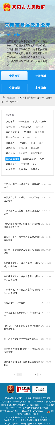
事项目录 (40, 87)
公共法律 (10, 127)
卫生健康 (27, 132)
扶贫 (33, 143)
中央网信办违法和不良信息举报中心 (36, 420)
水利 (35, 164)
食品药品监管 (29, 159)
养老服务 (39, 127)
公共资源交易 (25, 127)
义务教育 (10, 121)
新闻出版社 (11, 164)
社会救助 (10, 153)
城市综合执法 (12, 137)
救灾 (41, 143)
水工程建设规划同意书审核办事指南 (21, 339)
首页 (19, 97)
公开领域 (40, 75)
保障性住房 (24, 121)
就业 (37, 137)
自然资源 (10, 169)
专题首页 (14, 75)
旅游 (42, 159)
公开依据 (14, 87)
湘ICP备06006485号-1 (9, 411)
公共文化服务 (39, 121)
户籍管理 (23, 143)
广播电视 (25, 164)
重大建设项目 (12, 101)
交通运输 (23, 169)
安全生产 (27, 137)
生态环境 (23, 148)
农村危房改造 (12, 132)
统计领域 (35, 169)
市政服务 (10, 143)
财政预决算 (36, 153)
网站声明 (18, 398)
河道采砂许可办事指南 (14, 303)
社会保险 (35, 148)
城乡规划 (39, 132)
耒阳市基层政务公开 (34, 97)
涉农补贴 (10, 148)
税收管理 (23, 153)
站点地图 (9, 398)
